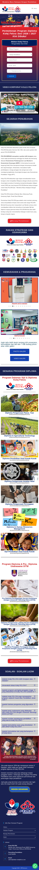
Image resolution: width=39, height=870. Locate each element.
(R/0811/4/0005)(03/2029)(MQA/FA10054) (19, 414)
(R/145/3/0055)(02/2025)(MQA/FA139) (19, 553)
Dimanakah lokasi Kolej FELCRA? (14, 685)
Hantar (11, 76)
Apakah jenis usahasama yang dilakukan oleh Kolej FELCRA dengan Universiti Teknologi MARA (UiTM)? (19, 712)
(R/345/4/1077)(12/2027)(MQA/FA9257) (19, 483)
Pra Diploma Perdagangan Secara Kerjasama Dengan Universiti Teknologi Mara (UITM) (19, 599)
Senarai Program (8, 830)
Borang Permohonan (9, 833)
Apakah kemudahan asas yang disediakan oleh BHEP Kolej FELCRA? (17, 726)
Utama (5, 827)
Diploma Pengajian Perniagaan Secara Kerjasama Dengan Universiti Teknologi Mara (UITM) (19, 648)
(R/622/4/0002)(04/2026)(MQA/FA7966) (19, 626)
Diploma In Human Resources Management (19, 528)
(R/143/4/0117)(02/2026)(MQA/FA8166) (19, 460)
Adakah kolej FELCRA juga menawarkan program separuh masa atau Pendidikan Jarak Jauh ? (18, 698)
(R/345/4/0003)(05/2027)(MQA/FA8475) (19, 505)
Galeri (5, 837)
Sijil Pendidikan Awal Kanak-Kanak (19, 552)
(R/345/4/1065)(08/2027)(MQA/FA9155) (19, 530)
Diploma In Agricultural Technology (19, 436)
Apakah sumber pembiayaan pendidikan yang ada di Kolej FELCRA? (16, 719)
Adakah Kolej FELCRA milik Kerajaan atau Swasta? (17, 680)
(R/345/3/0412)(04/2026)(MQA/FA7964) (19, 601)
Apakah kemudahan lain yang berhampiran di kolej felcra (17, 732)
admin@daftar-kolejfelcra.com (17, 859)
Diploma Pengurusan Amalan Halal (19, 481)
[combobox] (9, 71)
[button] (3, 291)
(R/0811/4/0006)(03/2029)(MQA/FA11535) (19, 437)
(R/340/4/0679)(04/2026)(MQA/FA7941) (19, 651)
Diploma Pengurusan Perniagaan (19, 504)
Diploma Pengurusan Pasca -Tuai (19, 413)
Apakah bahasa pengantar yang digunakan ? (17, 705)
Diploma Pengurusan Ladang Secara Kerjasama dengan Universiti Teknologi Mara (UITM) (19, 623)
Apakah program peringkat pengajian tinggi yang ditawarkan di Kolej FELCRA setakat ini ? (19, 691)
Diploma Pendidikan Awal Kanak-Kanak (19, 459)
